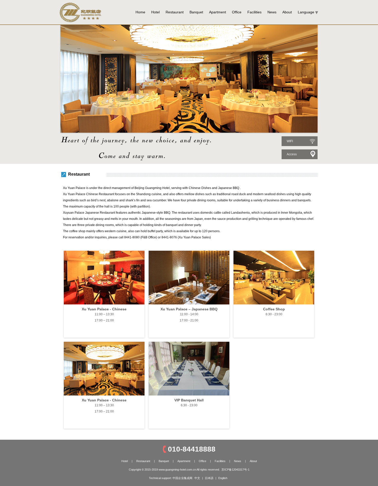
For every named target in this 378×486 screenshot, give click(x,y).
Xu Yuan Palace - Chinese (104, 309)
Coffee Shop (274, 309)
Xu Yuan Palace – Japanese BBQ (189, 309)
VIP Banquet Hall (189, 400)
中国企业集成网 (182, 478)
